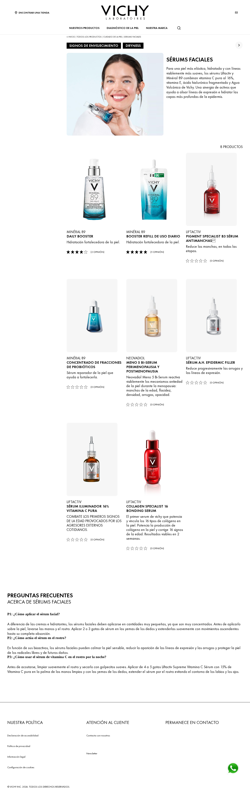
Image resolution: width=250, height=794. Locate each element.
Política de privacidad (18, 746)
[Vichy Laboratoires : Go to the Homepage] (125, 12)
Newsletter (91, 753)
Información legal (16, 756)
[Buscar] (179, 28)
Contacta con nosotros (98, 735)
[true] (239, 45)
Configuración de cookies (20, 767)
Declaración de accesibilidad (22, 735)
